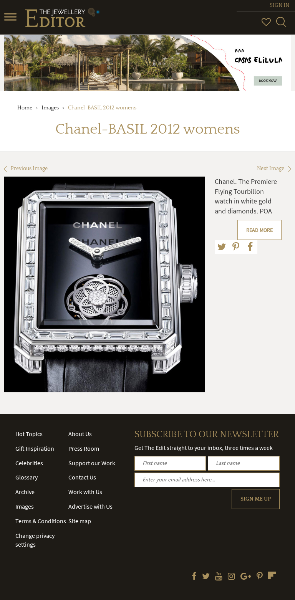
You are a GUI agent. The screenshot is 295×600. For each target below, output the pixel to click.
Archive (25, 492)
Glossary (26, 477)
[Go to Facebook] (194, 577)
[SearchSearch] (281, 25)
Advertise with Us (90, 506)
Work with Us (85, 492)
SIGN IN (279, 5)
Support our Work (91, 463)
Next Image (270, 168)
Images (50, 108)
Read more (259, 229)
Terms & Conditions (40, 521)
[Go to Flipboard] (272, 575)
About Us (80, 434)
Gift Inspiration (34, 448)
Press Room (83, 448)
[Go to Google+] (245, 577)
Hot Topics (29, 434)
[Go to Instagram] (231, 577)
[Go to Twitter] (206, 577)
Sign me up (255, 499)
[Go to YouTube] (218, 577)
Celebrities (29, 463)
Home (24, 108)
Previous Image (29, 168)
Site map (79, 521)
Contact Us (82, 477)
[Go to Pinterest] (260, 577)
